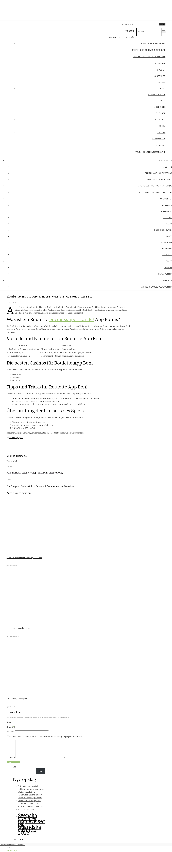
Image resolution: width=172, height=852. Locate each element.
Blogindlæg (128, 24)
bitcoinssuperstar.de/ (71, 319)
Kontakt (160, 145)
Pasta (162, 101)
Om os (162, 126)
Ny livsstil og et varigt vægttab (149, 57)
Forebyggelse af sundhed (153, 43)
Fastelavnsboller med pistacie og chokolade (24, 558)
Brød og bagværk (156, 94)
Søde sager (159, 107)
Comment (11, 757)
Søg (14, 767)
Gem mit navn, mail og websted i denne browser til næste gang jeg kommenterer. (45, 736)
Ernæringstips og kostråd (121, 37)
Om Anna (161, 132)
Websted (10, 732)
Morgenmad (159, 76)
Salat (162, 88)
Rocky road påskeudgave (17, 698)
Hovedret (160, 70)
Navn (10, 722)
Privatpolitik (158, 139)
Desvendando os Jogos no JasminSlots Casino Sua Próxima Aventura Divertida (30, 804)
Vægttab (130, 31)
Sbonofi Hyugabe (16, 438)
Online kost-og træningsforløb (148, 50)
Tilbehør (161, 82)
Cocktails (160, 119)
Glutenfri (160, 113)
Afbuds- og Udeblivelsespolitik (150, 152)
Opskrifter (159, 63)
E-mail (10, 727)
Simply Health (30, 7)
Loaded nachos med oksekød (18, 628)
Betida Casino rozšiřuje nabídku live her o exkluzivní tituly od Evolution (31, 789)
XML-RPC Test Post (26, 809)
